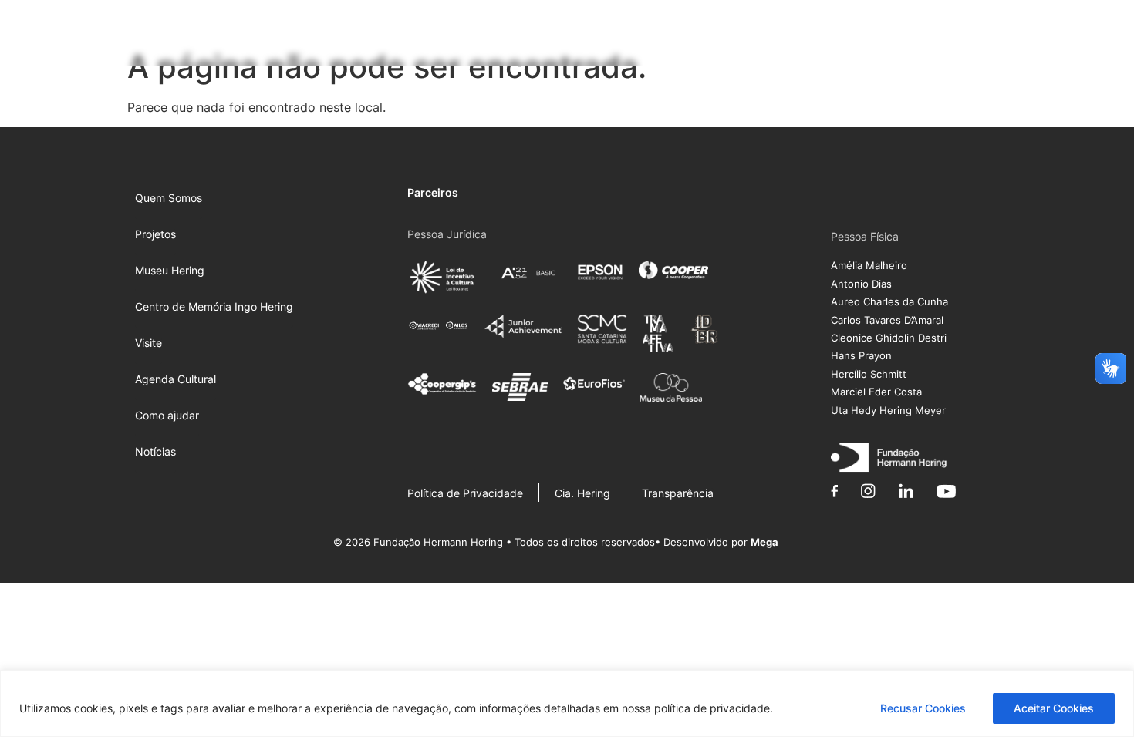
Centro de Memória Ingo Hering (688, 35)
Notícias (1036, 35)
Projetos (467, 35)
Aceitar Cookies (1054, 708)
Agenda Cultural (872, 35)
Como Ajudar (957, 35)
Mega (764, 542)
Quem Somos (401, 35)
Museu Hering (548, 35)
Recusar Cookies (923, 708)
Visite (807, 35)
